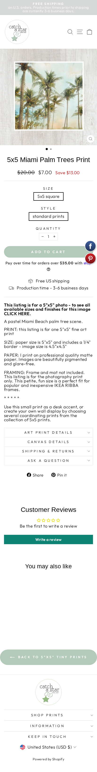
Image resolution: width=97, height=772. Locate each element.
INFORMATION (47, 726)
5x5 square (48, 196)
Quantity (48, 228)
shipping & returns (48, 451)
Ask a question (49, 460)
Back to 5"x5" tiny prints (51, 657)
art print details (48, 432)
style (48, 208)
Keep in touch (47, 736)
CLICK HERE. (17, 313)
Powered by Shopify (48, 759)
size (48, 188)
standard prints (49, 216)
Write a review (48, 539)
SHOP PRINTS (47, 715)
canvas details (49, 442)
